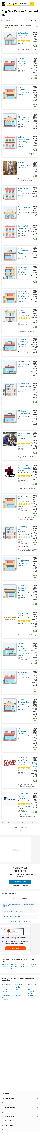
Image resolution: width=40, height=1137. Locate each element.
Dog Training (32, 984)
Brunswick (24, 966)
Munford (33, 964)
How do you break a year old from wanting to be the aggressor (18, 905)
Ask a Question (21, 898)
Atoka (23, 964)
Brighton (4, 966)
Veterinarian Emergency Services (18, 986)
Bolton (13, 969)
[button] (37, 4)
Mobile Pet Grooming (5, 998)
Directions (27, 806)
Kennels (17, 995)
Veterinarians (6, 984)
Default (33, 21)
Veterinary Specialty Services (31, 991)
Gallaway (14, 966)
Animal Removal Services (7, 990)
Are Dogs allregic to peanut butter (13, 911)
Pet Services (23, 823)
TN (8, 823)
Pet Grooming (32, 995)
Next (25, 831)
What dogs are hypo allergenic (12, 916)
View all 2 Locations (34, 765)
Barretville (5, 969)
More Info (21, 808)
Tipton (33, 966)
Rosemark (14, 823)
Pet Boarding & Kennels (25, 92)
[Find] (32, 3)
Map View (8, 20)
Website (20, 43)
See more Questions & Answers (20, 921)
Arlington (14, 964)
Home (3, 823)
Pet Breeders (6, 995)
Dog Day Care (22, 38)
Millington (5, 964)
